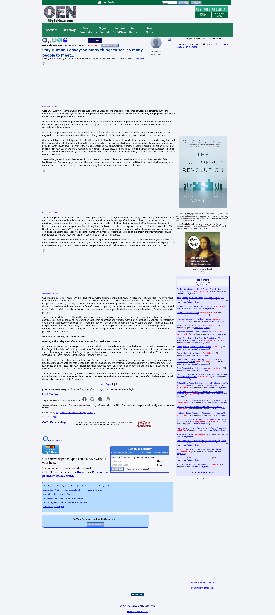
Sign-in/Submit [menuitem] (102, 30)
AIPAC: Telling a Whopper (53, 506)
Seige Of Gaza (61, 412)
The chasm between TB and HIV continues (194, 332)
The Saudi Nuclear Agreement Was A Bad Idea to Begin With (201, 413)
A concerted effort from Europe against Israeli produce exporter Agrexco (72, 490)
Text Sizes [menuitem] (149, 30)
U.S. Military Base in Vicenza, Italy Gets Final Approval (65, 502)
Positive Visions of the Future (188, 353)
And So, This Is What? (185, 458)
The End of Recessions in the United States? (194, 306)
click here (206, 479)
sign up (99, 389)
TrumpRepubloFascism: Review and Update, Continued (199, 406)
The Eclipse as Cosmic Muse (188, 312)
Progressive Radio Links (202, 587)
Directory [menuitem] (69, 30)
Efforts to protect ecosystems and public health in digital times (202, 400)
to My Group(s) (49, 417)
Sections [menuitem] (51, 30)
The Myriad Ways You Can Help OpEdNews (194, 347)
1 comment (139, 59)
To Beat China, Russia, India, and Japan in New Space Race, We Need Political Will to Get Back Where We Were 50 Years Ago (202, 384)
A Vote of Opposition (185, 434)
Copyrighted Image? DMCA (50, 106)
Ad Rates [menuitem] (133, 30)
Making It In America (185, 325)
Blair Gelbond (208, 353)
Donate (82, 472)
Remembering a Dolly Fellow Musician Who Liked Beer (199, 449)
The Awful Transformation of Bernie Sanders (194, 319)
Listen (95, 40)
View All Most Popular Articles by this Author (95, 486)
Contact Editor (55, 440)
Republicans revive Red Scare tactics (191, 464)
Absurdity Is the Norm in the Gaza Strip (59, 494)
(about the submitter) (105, 58)
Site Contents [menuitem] (85, 30)
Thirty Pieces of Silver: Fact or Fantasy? (192, 368)
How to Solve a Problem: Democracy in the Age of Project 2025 (201, 428)
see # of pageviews (187, 293)
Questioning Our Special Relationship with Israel (63, 498)
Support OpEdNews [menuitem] (119, 30)
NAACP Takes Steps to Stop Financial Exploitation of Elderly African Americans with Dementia (200, 339)
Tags (91, 412)
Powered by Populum (137, 611)
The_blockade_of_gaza (77, 412)
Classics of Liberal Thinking (203, 582)
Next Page (106, 384)
